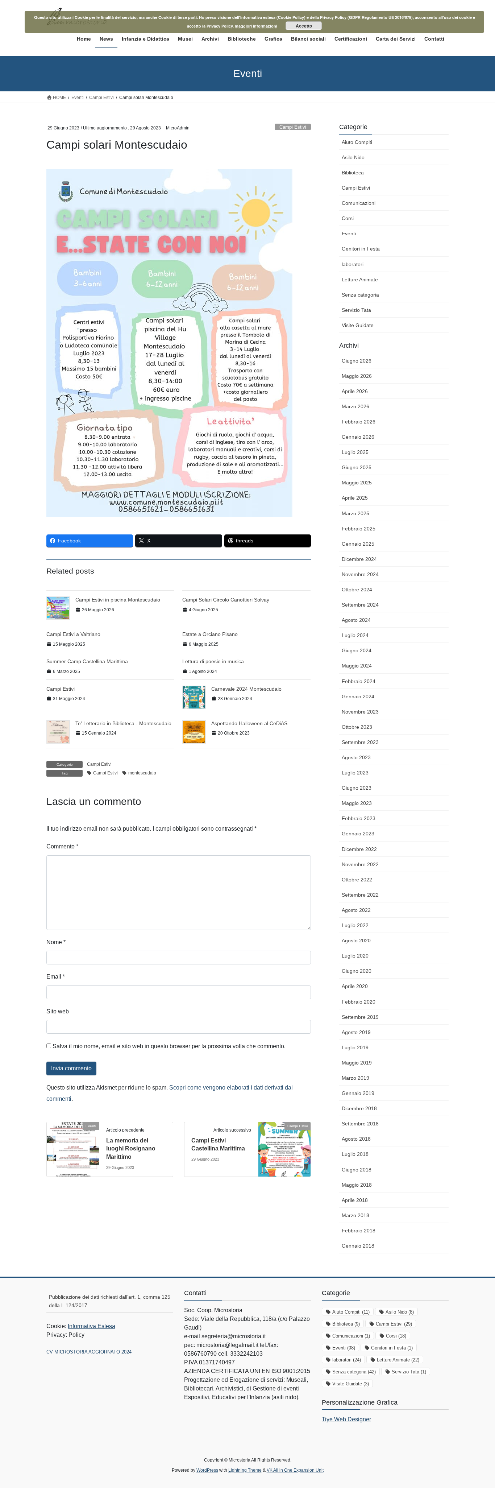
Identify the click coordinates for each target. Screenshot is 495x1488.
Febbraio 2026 (358, 422)
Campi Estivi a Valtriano (73, 634)
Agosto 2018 (356, 1139)
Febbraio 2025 (358, 529)
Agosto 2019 (356, 1032)
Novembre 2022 (360, 864)
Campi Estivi (292, 127)
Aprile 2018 (355, 1200)
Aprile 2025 (355, 498)
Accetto (304, 25)
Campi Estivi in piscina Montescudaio (117, 600)
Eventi (349, 233)
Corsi (348, 218)
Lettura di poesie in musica (213, 661)
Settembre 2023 (360, 742)
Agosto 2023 (356, 757)
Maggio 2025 (357, 482)
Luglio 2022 (355, 925)
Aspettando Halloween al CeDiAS (249, 723)
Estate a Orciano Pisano (210, 634)
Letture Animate (360, 279)
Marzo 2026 (355, 406)
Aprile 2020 (355, 986)
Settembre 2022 (360, 895)
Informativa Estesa (91, 1326)
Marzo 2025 (355, 513)
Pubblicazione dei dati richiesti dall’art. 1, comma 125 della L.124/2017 (109, 1301)
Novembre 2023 (360, 712)
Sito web (57, 1011)
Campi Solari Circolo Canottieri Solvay (225, 600)
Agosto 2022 (356, 910)
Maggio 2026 (357, 376)
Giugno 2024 (356, 650)
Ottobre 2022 (357, 880)
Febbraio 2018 (358, 1230)
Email (55, 977)
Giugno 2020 (356, 971)
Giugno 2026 (356, 361)
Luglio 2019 (355, 1047)
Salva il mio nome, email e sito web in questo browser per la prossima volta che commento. (169, 1046)
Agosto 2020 (356, 940)
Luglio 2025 (355, 452)
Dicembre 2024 (359, 559)
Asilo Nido (353, 157)
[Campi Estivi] (284, 1149)
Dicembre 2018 (359, 1108)
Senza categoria (360, 295)
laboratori (352, 264)
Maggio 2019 (357, 1063)
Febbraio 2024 (358, 681)
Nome (56, 942)
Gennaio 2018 (358, 1246)
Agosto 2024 (356, 620)
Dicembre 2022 (359, 849)
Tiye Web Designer (346, 1419)
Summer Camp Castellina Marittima (87, 661)
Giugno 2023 (356, 788)
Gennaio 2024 (358, 696)
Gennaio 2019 (358, 1093)
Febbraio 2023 (358, 818)
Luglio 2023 (355, 773)
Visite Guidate (358, 325)
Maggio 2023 (357, 803)
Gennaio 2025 (358, 544)
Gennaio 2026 (358, 437)
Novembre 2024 (360, 574)
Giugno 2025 (356, 467)
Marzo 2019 (355, 1078)
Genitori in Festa (361, 249)
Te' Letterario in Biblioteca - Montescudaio (123, 723)
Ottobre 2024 (357, 589)
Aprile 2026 (355, 391)
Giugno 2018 (356, 1170)
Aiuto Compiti (357, 142)
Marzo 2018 (355, 1215)
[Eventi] (73, 1149)
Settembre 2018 (360, 1124)
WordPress (207, 1470)
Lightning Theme (245, 1470)
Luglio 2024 (355, 635)
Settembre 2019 (360, 1017)
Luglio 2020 (355, 956)
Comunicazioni (358, 203)
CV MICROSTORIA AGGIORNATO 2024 (89, 1352)
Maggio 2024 (357, 666)
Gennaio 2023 (358, 833)
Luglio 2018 (355, 1154)
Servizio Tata (356, 310)
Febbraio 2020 (358, 1002)
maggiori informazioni (256, 26)
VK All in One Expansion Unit (295, 1470)
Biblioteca (353, 172)
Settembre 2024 (360, 605)
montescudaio (142, 773)
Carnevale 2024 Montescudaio (246, 689)
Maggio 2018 (357, 1185)
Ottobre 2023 (357, 727)
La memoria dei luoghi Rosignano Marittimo (130, 1148)
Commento (62, 846)
